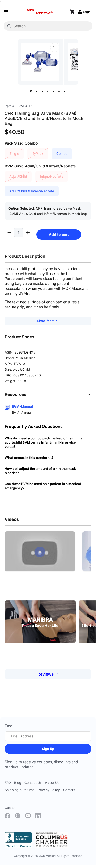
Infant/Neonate (51, 176)
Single (14, 154)
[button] (40, 552)
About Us (52, 783)
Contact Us (33, 783)
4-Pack (37, 154)
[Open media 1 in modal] (54, 47)
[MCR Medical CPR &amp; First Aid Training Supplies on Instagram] (18, 815)
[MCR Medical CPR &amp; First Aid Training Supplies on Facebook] (7, 815)
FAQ (8, 783)
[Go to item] (31, 91)
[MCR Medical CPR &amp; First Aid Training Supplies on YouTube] (28, 815)
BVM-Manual (22, 407)
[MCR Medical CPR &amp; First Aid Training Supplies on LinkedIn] (38, 815)
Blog (17, 783)
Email (9, 726)
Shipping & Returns (19, 790)
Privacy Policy (49, 790)
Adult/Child (18, 176)
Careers (69, 790)
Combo (61, 154)
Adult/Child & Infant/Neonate (31, 191)
